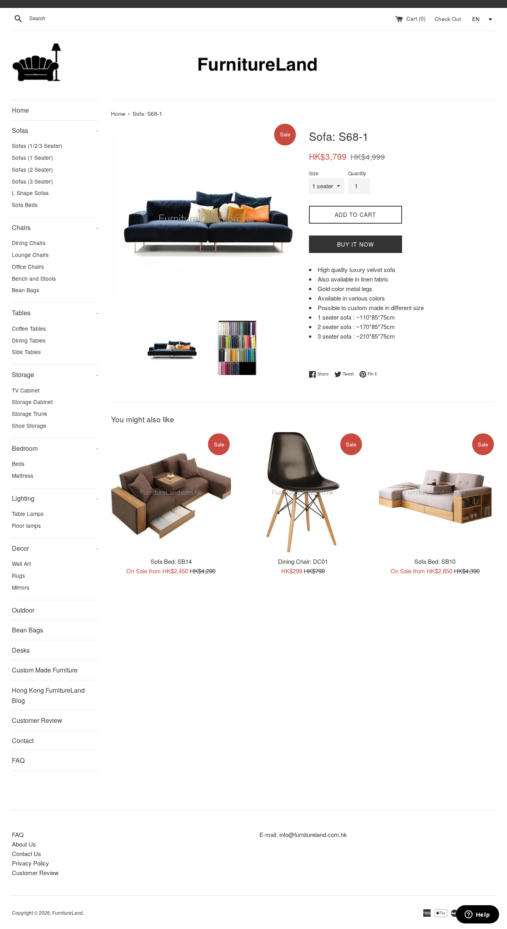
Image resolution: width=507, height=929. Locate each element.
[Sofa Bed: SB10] (435, 492)
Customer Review (37, 720)
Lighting (55, 498)
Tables (55, 312)
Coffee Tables (29, 328)
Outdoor (23, 610)
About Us (24, 844)
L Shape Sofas (30, 193)
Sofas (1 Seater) (32, 157)
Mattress (22, 475)
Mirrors (20, 587)
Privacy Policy (30, 863)
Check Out (449, 18)
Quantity (357, 173)
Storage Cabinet (32, 402)
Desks (21, 650)
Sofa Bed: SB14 (171, 561)
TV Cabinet (26, 390)
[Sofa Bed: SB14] (171, 492)
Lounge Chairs (30, 255)
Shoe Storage (29, 425)
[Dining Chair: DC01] (303, 492)
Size (313, 173)
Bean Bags (25, 290)
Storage (55, 374)
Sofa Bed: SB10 (435, 561)
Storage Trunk (29, 414)
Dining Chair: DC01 (303, 561)
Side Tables (26, 352)
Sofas (55, 130)
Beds (18, 463)
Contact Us (26, 853)
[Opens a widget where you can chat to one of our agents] (477, 915)
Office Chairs (28, 266)
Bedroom (55, 448)
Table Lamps (28, 513)
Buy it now (355, 244)
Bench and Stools (34, 278)
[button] (481, 19)
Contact (23, 740)
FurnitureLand (67, 912)
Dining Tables (29, 340)
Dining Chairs (29, 243)
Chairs (55, 227)
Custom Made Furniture (45, 669)
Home (20, 110)
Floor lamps (26, 525)
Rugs (18, 575)
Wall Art (21, 563)
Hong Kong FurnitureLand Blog (48, 695)
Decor (55, 548)
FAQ (18, 760)
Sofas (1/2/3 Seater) (37, 145)
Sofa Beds (25, 205)
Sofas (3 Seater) (32, 181)
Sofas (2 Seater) (32, 169)
